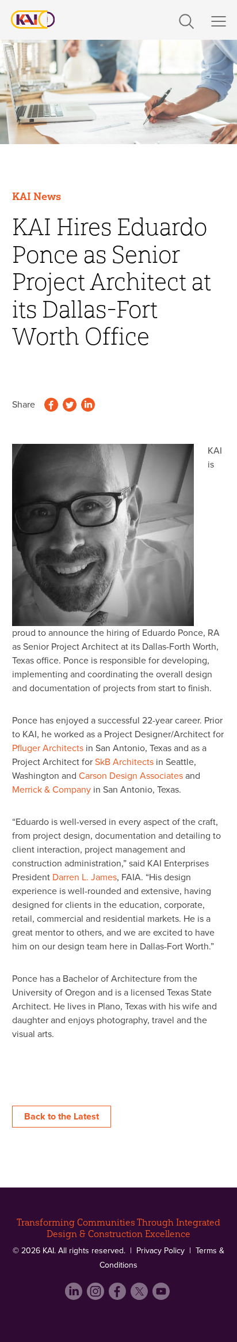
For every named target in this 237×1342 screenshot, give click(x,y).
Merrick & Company (51, 790)
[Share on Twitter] (70, 406)
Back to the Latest (61, 1116)
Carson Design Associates (131, 776)
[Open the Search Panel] (186, 19)
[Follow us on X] (140, 1296)
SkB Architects (124, 762)
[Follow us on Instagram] (96, 1296)
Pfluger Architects (47, 748)
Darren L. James (84, 877)
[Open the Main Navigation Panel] (218, 21)
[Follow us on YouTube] (162, 1296)
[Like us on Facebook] (118, 1296)
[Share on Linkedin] (88, 406)
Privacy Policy (160, 1251)
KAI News (36, 196)
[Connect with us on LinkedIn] (75, 1296)
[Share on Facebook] (51, 406)
